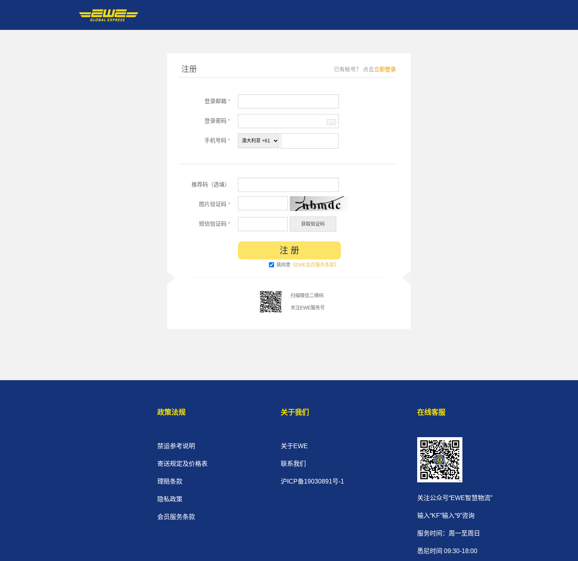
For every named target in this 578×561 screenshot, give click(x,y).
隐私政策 (169, 499)
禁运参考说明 (176, 446)
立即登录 (385, 69)
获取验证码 (313, 224)
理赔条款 (169, 481)
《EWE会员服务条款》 (315, 265)
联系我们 (293, 463)
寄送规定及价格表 (182, 463)
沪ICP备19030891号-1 (312, 481)
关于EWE (294, 446)
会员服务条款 (176, 516)
